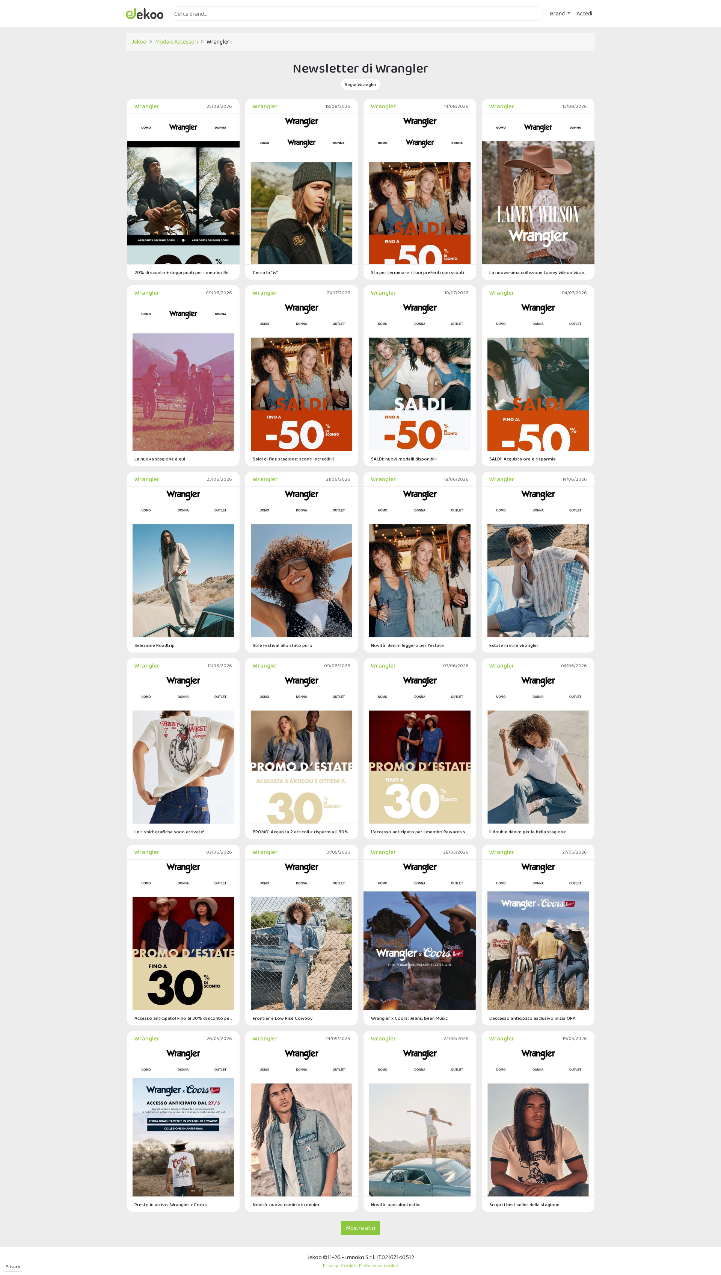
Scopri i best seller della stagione (524, 1204)
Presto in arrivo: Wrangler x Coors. (171, 1204)
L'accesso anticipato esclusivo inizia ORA (532, 1018)
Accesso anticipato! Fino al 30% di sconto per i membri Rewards (183, 1018)
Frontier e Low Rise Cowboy (282, 1018)
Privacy (13, 1266)
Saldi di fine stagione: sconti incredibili (293, 458)
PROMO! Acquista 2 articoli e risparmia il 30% (300, 831)
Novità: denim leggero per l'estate (407, 645)
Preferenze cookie (378, 1265)
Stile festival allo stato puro (282, 645)
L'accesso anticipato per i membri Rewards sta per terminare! (420, 831)
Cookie (348, 1265)
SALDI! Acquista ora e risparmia (522, 458)
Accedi (584, 13)
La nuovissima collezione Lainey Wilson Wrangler (538, 272)
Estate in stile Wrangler (513, 645)
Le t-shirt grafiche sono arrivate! (169, 831)
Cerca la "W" (265, 272)
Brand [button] (558, 13)
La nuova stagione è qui (159, 458)
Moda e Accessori (176, 41)
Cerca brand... (185, 25)
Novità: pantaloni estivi (396, 1204)
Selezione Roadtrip (154, 645)
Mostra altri (360, 1228)
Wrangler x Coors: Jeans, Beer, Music (409, 1018)
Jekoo (139, 41)
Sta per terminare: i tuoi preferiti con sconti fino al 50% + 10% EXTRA (420, 272)
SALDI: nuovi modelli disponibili (404, 458)
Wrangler (147, 106)
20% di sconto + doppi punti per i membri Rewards (183, 272)
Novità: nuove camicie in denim (286, 1204)
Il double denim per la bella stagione (527, 831)
